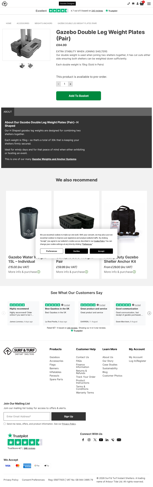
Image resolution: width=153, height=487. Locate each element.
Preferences (51, 251)
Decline (76, 251)
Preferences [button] (87, 244)
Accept (101, 251)
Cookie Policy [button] (99, 241)
